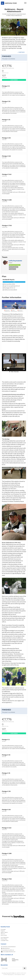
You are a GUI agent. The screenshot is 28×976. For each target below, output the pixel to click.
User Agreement (5, 937)
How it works (4, 935)
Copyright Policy (4, 940)
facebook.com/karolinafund (9, 946)
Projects (3, 930)
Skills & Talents (4, 932)
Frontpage (3, 929)
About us (3, 933)
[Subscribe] (25, 968)
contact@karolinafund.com (9, 951)
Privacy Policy (4, 939)
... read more (21, 52)
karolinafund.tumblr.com (8, 950)
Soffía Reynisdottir (15, 261)
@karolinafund (6, 948)
